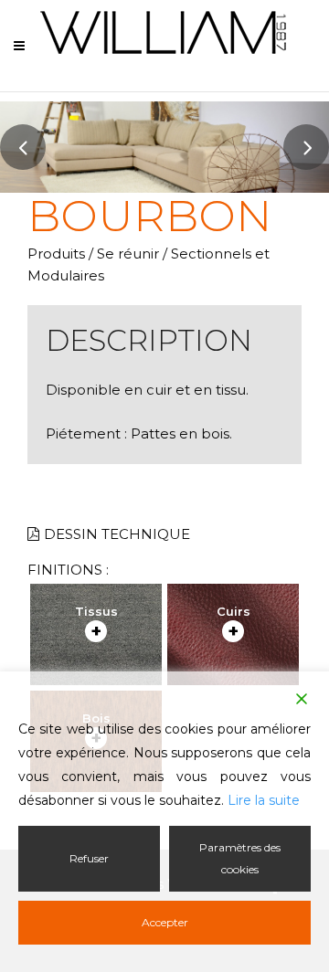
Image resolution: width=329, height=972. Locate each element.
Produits (56, 253)
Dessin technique (117, 534)
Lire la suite (264, 800)
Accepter (165, 922)
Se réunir (128, 253)
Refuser (89, 858)
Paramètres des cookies (240, 858)
